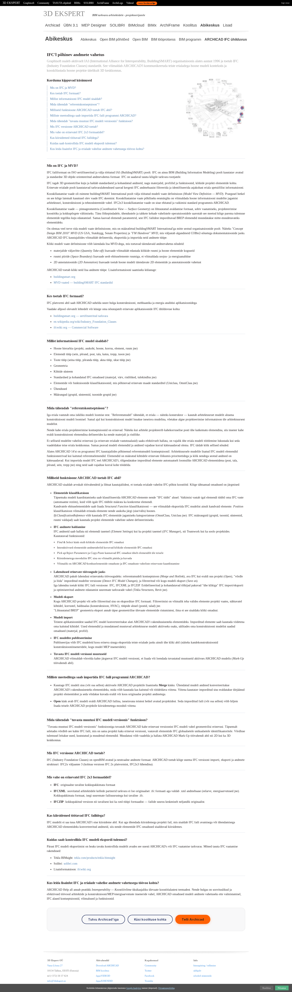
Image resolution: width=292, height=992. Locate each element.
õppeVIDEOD (103, 975)
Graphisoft (28, 2)
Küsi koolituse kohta (150, 919)
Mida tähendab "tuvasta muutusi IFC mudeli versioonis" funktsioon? (91, 121)
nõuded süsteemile (202, 975)
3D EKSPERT (11, 2)
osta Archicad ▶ (147, 3)
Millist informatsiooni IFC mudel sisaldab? (76, 99)
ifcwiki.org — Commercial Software (76, 327)
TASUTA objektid (62, 2)
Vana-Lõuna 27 (55, 965)
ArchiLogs (117, 2)
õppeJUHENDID (104, 981)
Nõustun (282, 988)
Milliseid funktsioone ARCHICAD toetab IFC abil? (81, 110)
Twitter (148, 970)
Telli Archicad (193, 919)
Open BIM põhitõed (114, 39)
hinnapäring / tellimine (204, 965)
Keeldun (267, 988)
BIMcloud (136, 25)
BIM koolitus (102, 970)
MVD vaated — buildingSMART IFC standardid (83, 282)
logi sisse (285, 3)
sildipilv (197, 970)
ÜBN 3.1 (70, 25)
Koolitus (190, 25)
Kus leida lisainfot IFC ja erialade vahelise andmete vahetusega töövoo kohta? (97, 149)
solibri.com (70, 863)
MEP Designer (93, 25)
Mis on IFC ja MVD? (63, 87)
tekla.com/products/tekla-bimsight (94, 857)
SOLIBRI (89, 2)
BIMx (77, 2)
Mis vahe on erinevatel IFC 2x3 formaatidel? (77, 132)
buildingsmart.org (64, 276)
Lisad (227, 25)
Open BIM (140, 39)
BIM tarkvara (100, 15)
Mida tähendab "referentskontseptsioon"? (74, 104)
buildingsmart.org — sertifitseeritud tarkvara (81, 316)
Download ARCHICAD (107, 965)
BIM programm (190, 39)
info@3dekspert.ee (56, 981)
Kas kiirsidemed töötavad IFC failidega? (74, 137)
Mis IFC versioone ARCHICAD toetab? (74, 126)
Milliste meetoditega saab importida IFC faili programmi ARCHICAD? (93, 115)
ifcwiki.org (84, 869)
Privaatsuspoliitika (166, 988)
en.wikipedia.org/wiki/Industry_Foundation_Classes (85, 321)
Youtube (149, 981)
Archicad (52, 25)
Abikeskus (210, 25)
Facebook (149, 975)
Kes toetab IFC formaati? (65, 93)
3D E (64, 13)
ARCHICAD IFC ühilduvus (226, 39)
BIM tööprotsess (163, 39)
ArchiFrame (103, 2)
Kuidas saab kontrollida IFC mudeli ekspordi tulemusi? (83, 143)
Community (43, 2)
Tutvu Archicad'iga (103, 919)
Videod (130, 2)
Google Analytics (133, 988)
